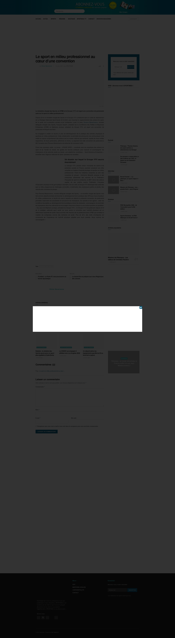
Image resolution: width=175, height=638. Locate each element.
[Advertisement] (87, 319)
